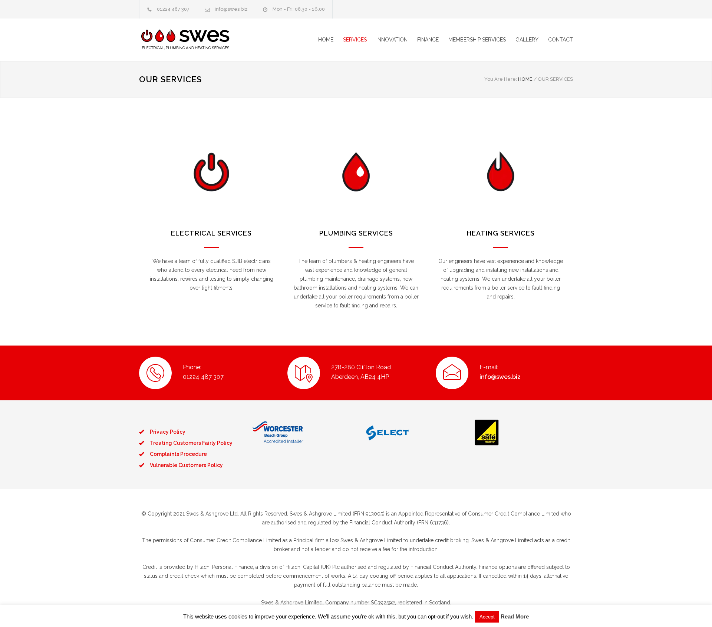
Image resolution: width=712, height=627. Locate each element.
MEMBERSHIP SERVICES (477, 40)
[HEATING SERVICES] (500, 172)
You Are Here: (500, 79)
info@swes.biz (231, 9)
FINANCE (428, 40)
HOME (325, 40)
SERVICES (355, 40)
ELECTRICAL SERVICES (211, 233)
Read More (515, 616)
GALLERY (526, 40)
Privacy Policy (167, 432)
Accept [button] (487, 617)
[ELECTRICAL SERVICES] (211, 172)
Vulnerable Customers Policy (186, 465)
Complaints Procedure (178, 454)
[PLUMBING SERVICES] (356, 172)
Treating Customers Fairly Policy (191, 443)
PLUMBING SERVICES (356, 233)
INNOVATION (392, 40)
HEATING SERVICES (501, 233)
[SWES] (207, 39)
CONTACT (560, 40)
